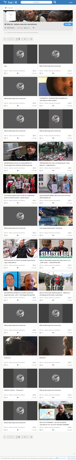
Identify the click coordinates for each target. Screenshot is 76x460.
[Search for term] (55, 2)
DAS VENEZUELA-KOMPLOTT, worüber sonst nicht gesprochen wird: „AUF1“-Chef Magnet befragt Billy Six (19, 295)
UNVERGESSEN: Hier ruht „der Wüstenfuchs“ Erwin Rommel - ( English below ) (55, 164)
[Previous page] (11, 39)
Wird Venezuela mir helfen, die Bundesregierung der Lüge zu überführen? (19, 262)
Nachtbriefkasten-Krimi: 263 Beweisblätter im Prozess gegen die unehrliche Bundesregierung (18, 164)
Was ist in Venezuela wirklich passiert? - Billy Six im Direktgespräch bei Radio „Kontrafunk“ (55, 294)
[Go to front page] (8, 2)
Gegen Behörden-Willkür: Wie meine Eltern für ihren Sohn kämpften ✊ (55, 197)
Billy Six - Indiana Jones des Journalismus (14, 71)
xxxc (5, 66)
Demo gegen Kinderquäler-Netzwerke (51, 228)
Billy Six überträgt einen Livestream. (50, 66)
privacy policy (62, 458)
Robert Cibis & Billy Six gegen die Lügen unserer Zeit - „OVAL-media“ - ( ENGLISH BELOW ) (55, 262)
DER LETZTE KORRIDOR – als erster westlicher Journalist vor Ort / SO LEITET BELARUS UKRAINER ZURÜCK (54, 425)
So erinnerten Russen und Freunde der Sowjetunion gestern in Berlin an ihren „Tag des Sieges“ (19, 197)
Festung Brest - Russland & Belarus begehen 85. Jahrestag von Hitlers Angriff (54, 99)
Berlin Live (7, 358)
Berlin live (43, 358)
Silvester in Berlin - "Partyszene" (14, 390)
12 (31, 39)
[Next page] (25, 39)
